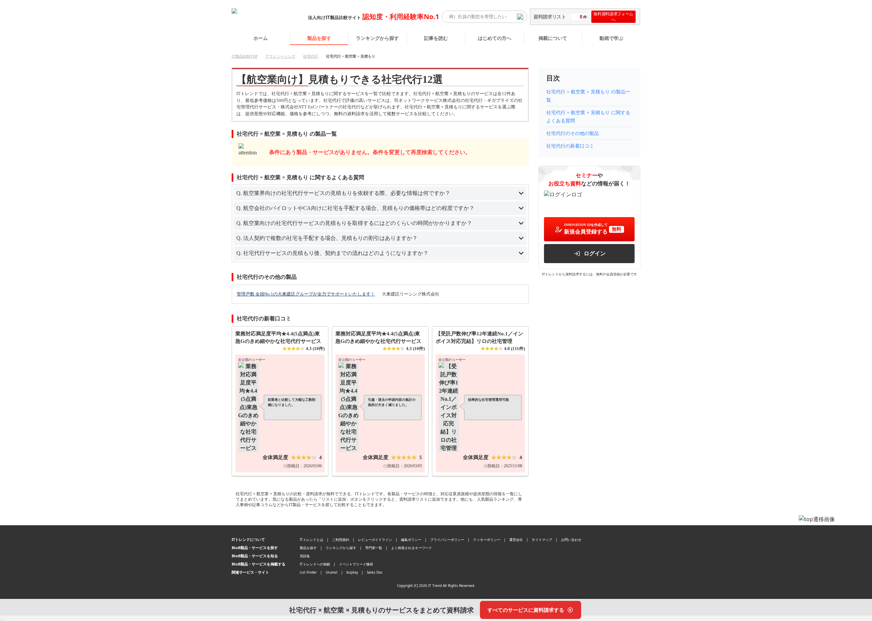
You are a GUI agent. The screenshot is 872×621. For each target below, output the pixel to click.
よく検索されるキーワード (411, 547)
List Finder (308, 572)
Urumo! (332, 572)
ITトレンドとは (311, 539)
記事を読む (436, 38)
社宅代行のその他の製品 (572, 133)
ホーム (260, 38)
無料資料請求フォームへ (613, 16)
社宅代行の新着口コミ (570, 146)
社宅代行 (310, 56)
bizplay (352, 572)
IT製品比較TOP (245, 56)
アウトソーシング (280, 56)
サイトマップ (542, 539)
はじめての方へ (494, 38)
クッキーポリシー (486, 539)
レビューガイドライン (375, 539)
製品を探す (319, 38)
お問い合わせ (571, 539)
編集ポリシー (411, 539)
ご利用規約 (340, 539)
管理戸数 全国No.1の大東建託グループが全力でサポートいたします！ (306, 294)
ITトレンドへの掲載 (315, 564)
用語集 (305, 556)
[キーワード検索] (520, 16)
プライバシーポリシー (447, 539)
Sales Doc (375, 572)
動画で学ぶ (611, 38)
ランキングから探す (377, 38)
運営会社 (516, 539)
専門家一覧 (373, 547)
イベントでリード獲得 (356, 564)
